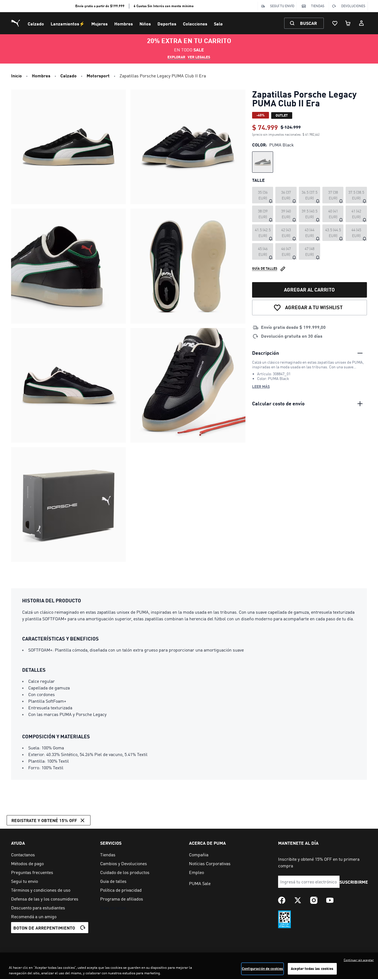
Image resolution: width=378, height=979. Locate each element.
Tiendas (317, 6)
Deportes (166, 23)
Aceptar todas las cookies (312, 968)
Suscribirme (354, 881)
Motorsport (98, 75)
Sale (218, 23)
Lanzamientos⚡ (68, 23)
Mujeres (99, 23)
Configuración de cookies (262, 968)
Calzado (36, 23)
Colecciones (195, 23)
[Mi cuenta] (361, 23)
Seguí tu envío (282, 6)
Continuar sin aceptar (359, 960)
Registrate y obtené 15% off (44, 820)
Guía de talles (264, 269)
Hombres (123, 23)
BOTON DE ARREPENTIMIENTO (44, 927)
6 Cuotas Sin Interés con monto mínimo (164, 6)
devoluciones (353, 6)
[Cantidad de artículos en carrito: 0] (348, 23)
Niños (145, 23)
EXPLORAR (176, 57)
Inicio (16, 75)
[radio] (262, 162)
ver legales (199, 57)
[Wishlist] (334, 23)
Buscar (308, 23)
